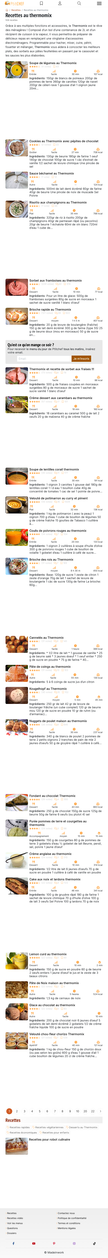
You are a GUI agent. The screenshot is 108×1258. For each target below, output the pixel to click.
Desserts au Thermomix (83, 1127)
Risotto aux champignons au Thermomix (58, 202)
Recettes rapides (20, 1127)
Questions (12, 1228)
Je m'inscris (81, 358)
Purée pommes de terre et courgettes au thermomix (57, 823)
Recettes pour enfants (55, 1132)
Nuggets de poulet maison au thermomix (58, 721)
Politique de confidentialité (72, 1218)
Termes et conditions (69, 1223)
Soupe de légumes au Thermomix (53, 63)
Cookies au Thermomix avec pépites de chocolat (63, 141)
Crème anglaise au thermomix (50, 854)
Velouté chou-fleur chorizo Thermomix (56, 1034)
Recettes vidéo (15, 1218)
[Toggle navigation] (99, 3)
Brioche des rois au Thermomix (51, 559)
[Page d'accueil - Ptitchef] (6, 10)
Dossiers (11, 1233)
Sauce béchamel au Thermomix (51, 173)
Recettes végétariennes (49, 1127)
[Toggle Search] (79, 3)
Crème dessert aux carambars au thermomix (60, 398)
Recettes (11, 1213)
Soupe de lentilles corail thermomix (54, 469)
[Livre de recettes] (41, 3)
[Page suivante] (100, 1111)
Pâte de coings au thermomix (50, 666)
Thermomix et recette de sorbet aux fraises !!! (61, 369)
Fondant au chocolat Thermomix (52, 796)
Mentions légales (67, 1228)
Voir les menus (15, 1223)
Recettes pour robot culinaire (49, 1139)
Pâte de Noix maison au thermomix (54, 983)
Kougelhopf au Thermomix (48, 688)
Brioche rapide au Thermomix (50, 309)
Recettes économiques (23, 1132)
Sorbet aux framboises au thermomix (55, 280)
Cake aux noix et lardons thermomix (55, 879)
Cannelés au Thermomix (46, 637)
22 (92, 1111)
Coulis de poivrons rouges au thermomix (57, 530)
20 (85, 1111)
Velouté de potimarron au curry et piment (58, 498)
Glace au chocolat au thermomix (52, 1005)
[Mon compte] (60, 3)
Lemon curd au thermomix (48, 954)
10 (77, 1111)
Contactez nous (66, 1213)
